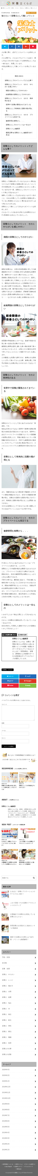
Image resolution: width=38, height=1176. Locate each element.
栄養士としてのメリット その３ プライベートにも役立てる (19, 116)
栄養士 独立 (6, 1014)
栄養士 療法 (6, 1031)
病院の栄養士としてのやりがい (17, 90)
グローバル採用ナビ (30, 1164)
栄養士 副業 (6, 997)
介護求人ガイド (18, 1166)
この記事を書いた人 (10, 634)
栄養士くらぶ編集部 (13, 128)
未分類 (4, 963)
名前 (3, 723)
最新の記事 (23, 634)
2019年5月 (6, 1127)
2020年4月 (6, 1069)
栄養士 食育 (6, 1043)
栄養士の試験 (6, 1054)
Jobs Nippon (8, 1166)
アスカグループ (29, 1166)
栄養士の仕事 (6, 1048)
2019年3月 (6, 1138)
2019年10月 (6, 1098)
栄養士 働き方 (7, 986)
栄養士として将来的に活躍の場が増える (19, 110)
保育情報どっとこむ (8, 1164)
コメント (4, 704)
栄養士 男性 (6, 1026)
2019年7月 (6, 1115)
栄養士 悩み (6, 1003)
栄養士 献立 (6, 1020)
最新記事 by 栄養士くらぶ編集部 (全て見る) (19, 134)
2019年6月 (6, 1121)
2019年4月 (6, 1132)
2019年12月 (6, 1087)
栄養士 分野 (6, 991)
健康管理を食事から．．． (15, 121)
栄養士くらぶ (18, 1172)
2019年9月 (6, 1104)
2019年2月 (6, 1144)
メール (4, 730)
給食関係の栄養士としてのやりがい (18, 94)
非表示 (21, 76)
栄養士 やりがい (8, 669)
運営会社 (19, 1169)
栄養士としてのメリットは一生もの (18, 125)
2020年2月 (6, 1075)
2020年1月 (6, 1081)
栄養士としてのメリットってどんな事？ (19, 80)
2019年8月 (6, 1109)
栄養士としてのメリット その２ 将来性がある (19, 99)
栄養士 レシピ (7, 980)
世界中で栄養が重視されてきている (18, 104)
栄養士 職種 (6, 1037)
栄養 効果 (6, 968)
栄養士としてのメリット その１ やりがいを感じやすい (19, 85)
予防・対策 (6, 957)
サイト (4, 738)
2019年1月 (6, 1149)
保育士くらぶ (19, 1164)
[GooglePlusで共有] (26, 47)
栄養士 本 (6, 1009)
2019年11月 (6, 1092)
